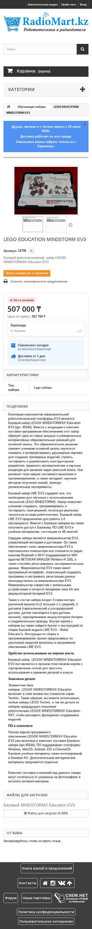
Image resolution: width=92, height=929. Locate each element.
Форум (11, 898)
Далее (70, 224)
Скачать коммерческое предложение (39, 281)
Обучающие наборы (32, 107)
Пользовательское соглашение (46, 921)
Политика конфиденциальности (46, 912)
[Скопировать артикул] (31, 251)
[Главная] (46, 883)
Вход (83, 4)
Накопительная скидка (43, 4)
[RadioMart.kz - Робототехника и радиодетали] (46, 22)
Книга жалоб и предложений (47, 868)
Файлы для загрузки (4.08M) (47, 813)
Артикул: (10, 251)
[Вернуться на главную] (8, 107)
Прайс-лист (68, 4)
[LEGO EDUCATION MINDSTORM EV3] (32, 224)
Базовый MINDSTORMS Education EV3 (39, 805)
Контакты (27, 883)
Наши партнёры (36, 898)
